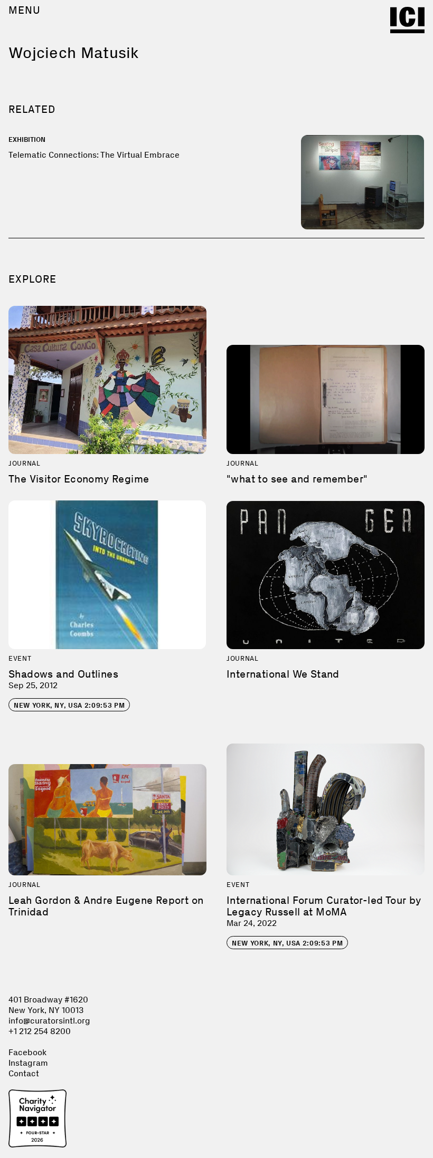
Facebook (27, 1052)
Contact (23, 1073)
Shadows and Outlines (63, 674)
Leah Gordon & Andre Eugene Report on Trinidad (105, 906)
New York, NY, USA (69, 705)
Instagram (28, 1063)
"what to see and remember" (297, 478)
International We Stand (283, 674)
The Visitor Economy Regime (78, 478)
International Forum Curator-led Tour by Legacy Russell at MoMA (324, 906)
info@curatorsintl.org (49, 1021)
